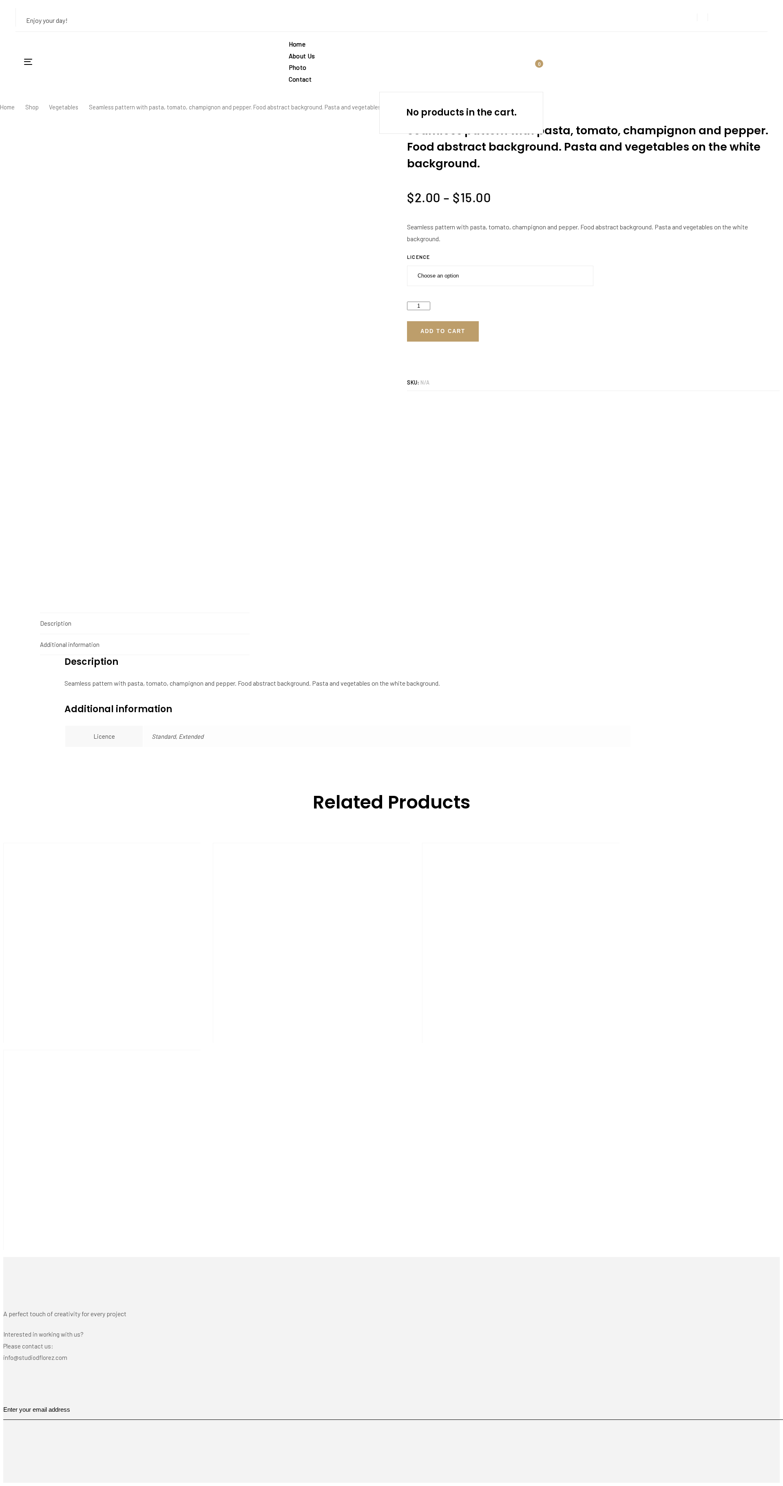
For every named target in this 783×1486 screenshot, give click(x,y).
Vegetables (63, 107)
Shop (32, 107)
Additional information (70, 644)
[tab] (145, 623)
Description (55, 623)
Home (7, 107)
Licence (418, 257)
